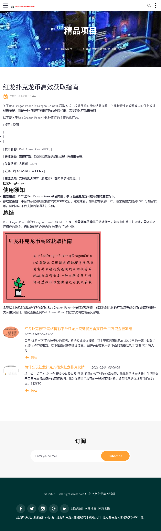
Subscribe (115, 456)
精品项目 (66, 48)
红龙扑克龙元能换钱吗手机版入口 (79, 517)
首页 (47, 48)
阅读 (34, 358)
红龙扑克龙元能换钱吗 (100, 494)
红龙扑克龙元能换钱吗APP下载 (123, 517)
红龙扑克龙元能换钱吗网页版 (35, 517)
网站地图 (77, 508)
